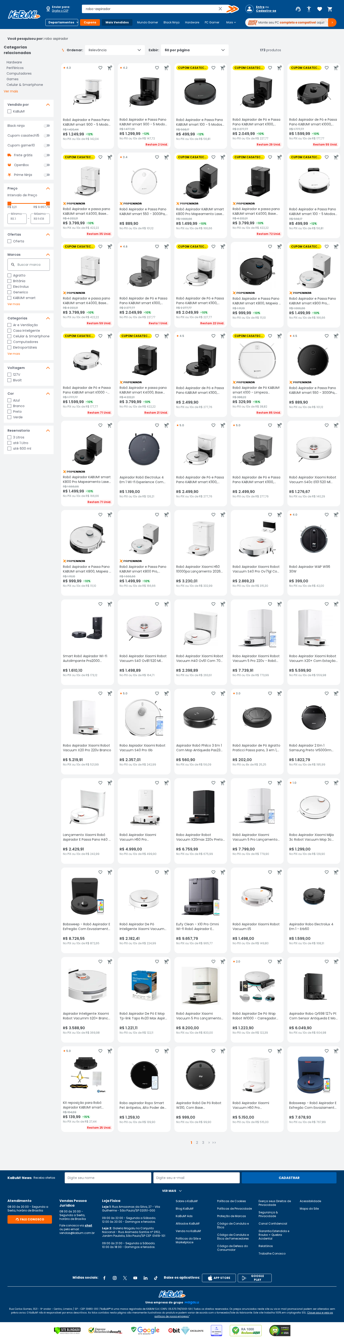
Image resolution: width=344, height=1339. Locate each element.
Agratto (19, 275)
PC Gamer (212, 22)
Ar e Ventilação (25, 325)
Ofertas (14, 234)
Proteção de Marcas (231, 1216)
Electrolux (21, 286)
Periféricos (15, 68)
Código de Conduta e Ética (233, 1225)
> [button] (209, 1142)
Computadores (19, 73)
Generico (20, 292)
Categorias (17, 318)
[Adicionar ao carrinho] (110, 68)
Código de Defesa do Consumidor (232, 1248)
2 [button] (197, 1142)
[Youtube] (135, 1278)
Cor (10, 393)
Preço (12, 188)
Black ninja (16, 126)
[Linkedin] (145, 1278)
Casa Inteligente (26, 330)
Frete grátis (23, 155)
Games (12, 79)
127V (16, 374)
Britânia (19, 281)
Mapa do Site (309, 1209)
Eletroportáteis (25, 347)
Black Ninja (171, 22)
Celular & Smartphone (25, 84)
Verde (18, 417)
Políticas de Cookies (231, 1201)
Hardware (192, 22)
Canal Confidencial (273, 1224)
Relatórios (266, 1246)
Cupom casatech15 (23, 135)
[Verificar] (67, 1330)
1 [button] (191, 1142)
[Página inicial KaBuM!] (24, 14)
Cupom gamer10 (21, 145)
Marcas (14, 254)
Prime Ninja (23, 175)
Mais (231, 22)
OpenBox (21, 165)
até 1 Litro (20, 443)
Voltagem (16, 367)
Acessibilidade (310, 1201)
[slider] (9, 203)
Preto (17, 411)
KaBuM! (19, 111)
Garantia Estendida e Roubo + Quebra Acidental (274, 1234)
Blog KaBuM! (185, 1209)
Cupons (90, 22)
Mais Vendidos (117, 22)
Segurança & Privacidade (268, 1214)
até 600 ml (22, 448)
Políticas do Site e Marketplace (188, 1240)
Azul (16, 400)
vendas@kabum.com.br (77, 1233)
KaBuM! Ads (184, 1216)
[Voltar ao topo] (172, 1294)
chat (88, 1225)
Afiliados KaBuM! (188, 1224)
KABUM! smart (24, 298)
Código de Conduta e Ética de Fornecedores (233, 1236)
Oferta (18, 241)
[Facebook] (104, 1278)
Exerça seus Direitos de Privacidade (275, 1203)
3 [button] (203, 1142)
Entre (260, 7)
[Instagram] (114, 1278)
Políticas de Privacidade (234, 1209)
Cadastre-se (266, 11)
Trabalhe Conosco (272, 1253)
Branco (19, 406)
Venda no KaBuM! (188, 1231)
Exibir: (154, 50)
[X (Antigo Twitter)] (125, 1278)
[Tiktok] (156, 1278)
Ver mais (11, 91)
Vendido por (18, 104)
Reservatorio (18, 430)
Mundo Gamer (147, 22)
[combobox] (157, 9)
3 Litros (18, 437)
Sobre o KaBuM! (187, 1201)
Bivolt (17, 380)
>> (214, 1142)
